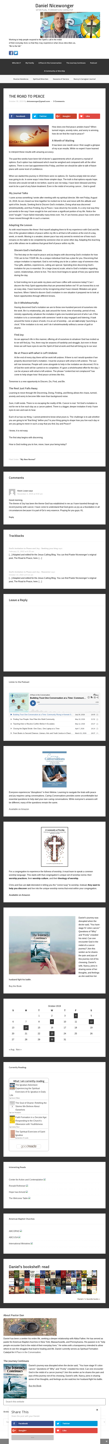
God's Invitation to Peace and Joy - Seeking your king (33, 548)
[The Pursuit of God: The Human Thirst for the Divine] (78, 1286)
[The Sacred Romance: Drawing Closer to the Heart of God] (16, 1293)
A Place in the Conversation (27, 1352)
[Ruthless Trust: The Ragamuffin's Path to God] (11, 1293)
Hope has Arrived (17, 1192)
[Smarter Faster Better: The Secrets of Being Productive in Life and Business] (42, 1293)
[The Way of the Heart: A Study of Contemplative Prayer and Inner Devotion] (84, 1293)
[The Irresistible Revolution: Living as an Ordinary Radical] (42, 1285)
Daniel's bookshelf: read (29, 1267)
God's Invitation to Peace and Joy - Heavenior (30, 572)
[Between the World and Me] (32, 1277)
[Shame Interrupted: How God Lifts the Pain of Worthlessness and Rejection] (27, 1293)
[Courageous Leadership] (58, 1277)
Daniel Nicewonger (54, 5)
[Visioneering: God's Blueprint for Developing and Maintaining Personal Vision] (73, 1293)
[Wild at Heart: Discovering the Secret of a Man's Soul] (89, 1293)
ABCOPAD (14, 1231)
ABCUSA (13, 1237)
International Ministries (20, 1243)
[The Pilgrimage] (73, 1285)
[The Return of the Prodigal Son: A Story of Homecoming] (94, 1285)
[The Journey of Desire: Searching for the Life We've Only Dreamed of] (47, 1285)
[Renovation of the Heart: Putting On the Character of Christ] (89, 1285)
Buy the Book (15, 986)
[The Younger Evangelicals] (94, 1293)
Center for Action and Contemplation (26, 1180)
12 (91, 1022)
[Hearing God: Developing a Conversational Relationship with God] (32, 1285)
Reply (11, 517)
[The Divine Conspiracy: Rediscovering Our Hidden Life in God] (84, 1277)
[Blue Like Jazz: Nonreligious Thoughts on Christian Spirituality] (42, 1278)
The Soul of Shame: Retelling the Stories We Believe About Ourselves (31, 1106)
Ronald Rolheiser (17, 1186)
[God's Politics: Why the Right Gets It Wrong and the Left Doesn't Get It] (21, 1285)
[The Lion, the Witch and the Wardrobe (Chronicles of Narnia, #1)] (58, 1285)
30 (52, 1039)
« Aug (11, 1049)
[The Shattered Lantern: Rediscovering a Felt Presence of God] (37, 1293)
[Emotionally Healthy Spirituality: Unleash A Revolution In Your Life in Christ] (94, 1277)
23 (52, 1033)
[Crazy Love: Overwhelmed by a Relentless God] (63, 1278)
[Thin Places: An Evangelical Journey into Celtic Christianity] (63, 1293)
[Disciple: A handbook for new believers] (78, 1277)
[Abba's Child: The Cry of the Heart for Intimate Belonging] (11, 1277)
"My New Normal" (28, 459)
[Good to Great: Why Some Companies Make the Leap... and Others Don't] (27, 1285)
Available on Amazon (19, 809)
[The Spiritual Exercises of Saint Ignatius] (12, 1138)
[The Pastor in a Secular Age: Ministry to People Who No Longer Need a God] (58, 1293)
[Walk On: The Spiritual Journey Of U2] (78, 1292)
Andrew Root (15, 1127)
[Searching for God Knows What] (21, 1293)
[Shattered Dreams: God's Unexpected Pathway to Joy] (32, 1293)
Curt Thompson (16, 1112)
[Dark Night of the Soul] (68, 1277)
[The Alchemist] (21, 1277)
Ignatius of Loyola (22, 1138)
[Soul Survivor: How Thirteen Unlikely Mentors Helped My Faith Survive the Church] (47, 1293)
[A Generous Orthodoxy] (16, 1285)
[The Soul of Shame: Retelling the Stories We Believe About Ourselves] (12, 1108)
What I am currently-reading (28, 1081)
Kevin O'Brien (16, 1098)
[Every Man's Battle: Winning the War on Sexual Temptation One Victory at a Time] (11, 1285)
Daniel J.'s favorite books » (88, 1299)
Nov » (19, 1049)
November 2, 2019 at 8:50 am (30, 494)
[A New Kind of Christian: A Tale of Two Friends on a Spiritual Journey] (63, 1286)
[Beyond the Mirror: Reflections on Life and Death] (37, 1277)
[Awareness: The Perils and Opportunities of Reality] (27, 1278)
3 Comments (59, 101)
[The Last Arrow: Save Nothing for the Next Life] (53, 1285)
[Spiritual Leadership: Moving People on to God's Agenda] (53, 1293)
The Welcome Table (18, 1198)
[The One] (68, 1285)
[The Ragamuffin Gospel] (84, 1286)
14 (26, 1028)
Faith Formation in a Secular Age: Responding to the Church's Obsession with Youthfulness (31, 1120)
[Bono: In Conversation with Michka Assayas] (47, 1278)
